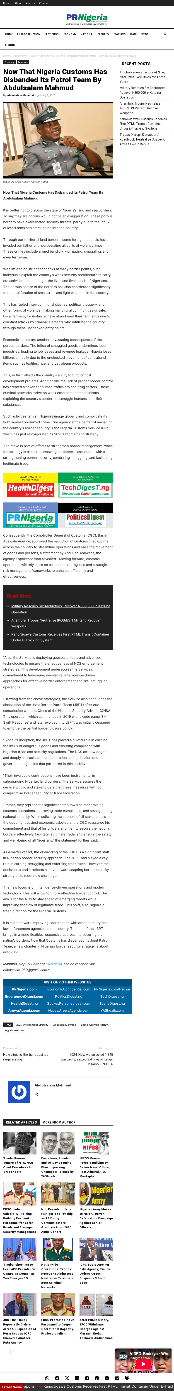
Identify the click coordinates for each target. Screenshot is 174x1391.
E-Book (10, 45)
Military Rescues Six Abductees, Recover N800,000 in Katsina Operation (143, 92)
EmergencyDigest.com (24, 996)
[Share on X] (67, 1378)
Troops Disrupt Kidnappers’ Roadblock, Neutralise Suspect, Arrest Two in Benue (142, 139)
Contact (43, 3)
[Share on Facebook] (57, 1378)
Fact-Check (51, 34)
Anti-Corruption (28, 34)
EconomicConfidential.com (68, 989)
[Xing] (38, 1094)
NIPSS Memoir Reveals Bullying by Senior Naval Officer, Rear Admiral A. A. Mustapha (95, 1167)
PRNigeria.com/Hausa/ (112, 989)
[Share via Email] (116, 1378)
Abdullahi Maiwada (64, 1024)
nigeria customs (14, 1030)
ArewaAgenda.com (24, 1010)
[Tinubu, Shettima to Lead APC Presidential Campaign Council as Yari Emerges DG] (19, 1249)
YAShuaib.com (112, 1010)
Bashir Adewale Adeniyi (95, 1024)
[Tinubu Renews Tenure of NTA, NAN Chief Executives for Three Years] (19, 1143)
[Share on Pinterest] (97, 1378)
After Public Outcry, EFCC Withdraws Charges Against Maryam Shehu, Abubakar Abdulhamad (96, 1329)
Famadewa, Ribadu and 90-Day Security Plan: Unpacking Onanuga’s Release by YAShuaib (57, 1167)
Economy (69, 34)
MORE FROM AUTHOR (58, 1122)
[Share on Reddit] (106, 1378)
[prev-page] (6, 1351)
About (18, 3)
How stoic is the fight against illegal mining (25, 1057)
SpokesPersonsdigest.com (68, 1003)
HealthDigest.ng (24, 1003)
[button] (165, 34)
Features (120, 34)
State (133, 34)
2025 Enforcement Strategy (32, 1024)
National (87, 34)
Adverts (30, 3)
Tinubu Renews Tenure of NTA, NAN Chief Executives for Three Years (142, 77)
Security (103, 34)
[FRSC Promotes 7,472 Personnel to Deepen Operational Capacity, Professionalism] (58, 1304)
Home (6, 3)
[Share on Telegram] (87, 1378)
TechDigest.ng (112, 996)
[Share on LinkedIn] (77, 1378)
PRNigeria (54, 964)
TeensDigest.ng (112, 1003)
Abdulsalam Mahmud (20, 95)
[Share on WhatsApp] (47, 1378)
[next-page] (13, 1351)
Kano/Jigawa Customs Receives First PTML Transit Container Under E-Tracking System (143, 123)
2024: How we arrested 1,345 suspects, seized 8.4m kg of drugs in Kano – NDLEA (87, 1059)
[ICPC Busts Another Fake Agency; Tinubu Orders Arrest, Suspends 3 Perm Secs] (96, 1249)
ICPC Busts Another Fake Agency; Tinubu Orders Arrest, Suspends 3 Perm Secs (95, 1273)
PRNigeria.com (24, 989)
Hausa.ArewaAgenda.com (68, 1010)
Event (144, 34)
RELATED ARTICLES (21, 1122)
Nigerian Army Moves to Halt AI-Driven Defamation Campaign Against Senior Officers (96, 1218)
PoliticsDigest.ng (68, 996)
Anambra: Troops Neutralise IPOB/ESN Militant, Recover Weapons (140, 108)
